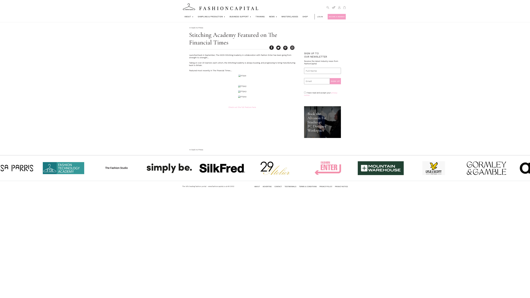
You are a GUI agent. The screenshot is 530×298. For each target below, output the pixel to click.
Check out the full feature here (242, 107)
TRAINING (260, 16)
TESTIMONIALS (290, 186)
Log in (320, 17)
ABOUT (257, 186)
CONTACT (278, 186)
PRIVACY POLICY (326, 186)
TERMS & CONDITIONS (308, 186)
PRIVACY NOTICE (341, 186)
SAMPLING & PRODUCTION (210, 16)
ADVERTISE (267, 186)
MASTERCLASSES (289, 16)
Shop (305, 16)
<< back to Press (196, 28)
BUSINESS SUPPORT (239, 16)
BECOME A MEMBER (337, 17)
